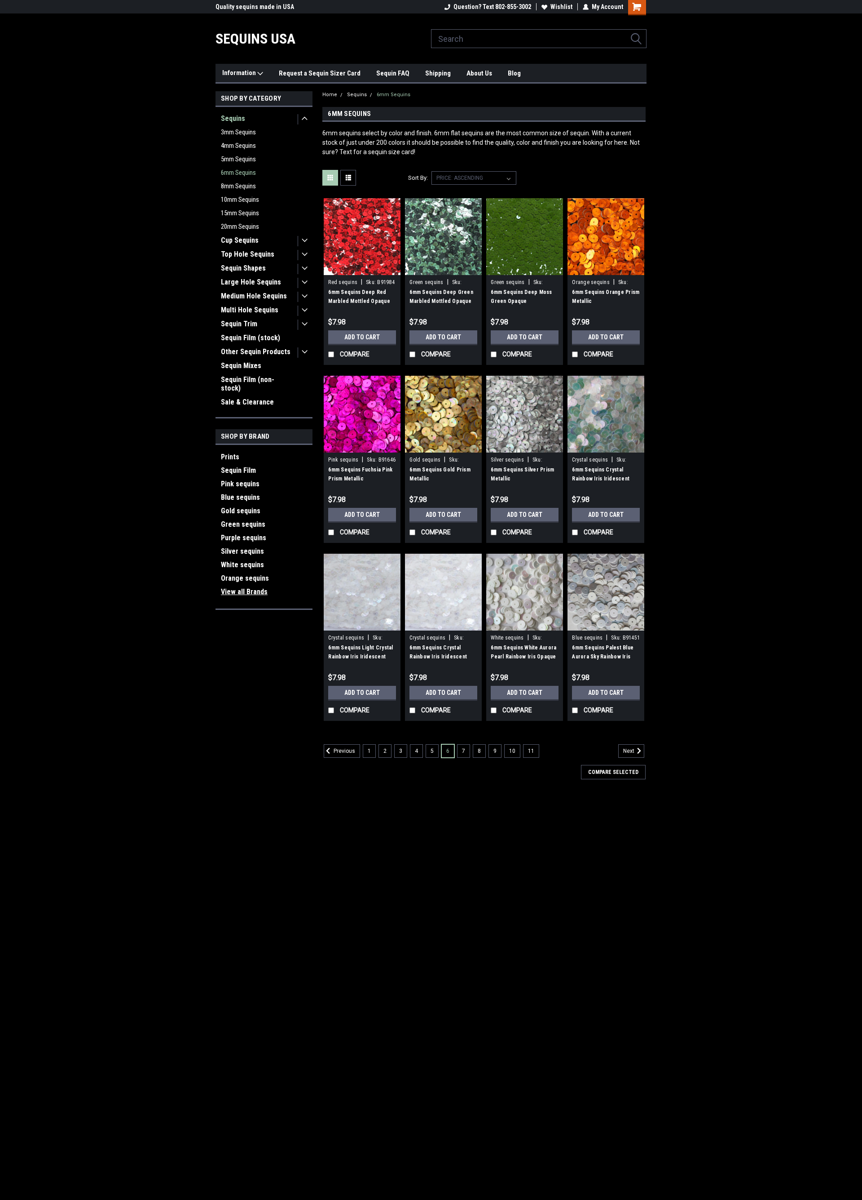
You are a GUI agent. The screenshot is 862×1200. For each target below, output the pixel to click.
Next (629, 751)
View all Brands (244, 591)
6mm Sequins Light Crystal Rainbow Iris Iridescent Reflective (360, 656)
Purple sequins (243, 537)
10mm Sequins (240, 200)
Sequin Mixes (241, 365)
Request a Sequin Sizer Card (320, 73)
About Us (479, 73)
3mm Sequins (238, 132)
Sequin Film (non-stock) (247, 383)
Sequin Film (238, 470)
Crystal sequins (590, 460)
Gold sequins (240, 511)
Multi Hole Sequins (249, 310)
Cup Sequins (240, 240)
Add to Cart (362, 337)
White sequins (242, 564)
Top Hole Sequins (247, 254)
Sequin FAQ (392, 73)
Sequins (233, 118)
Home (329, 95)
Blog (514, 73)
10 (512, 751)
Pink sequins (240, 484)
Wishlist (561, 6)
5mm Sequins (238, 159)
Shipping (438, 73)
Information (239, 73)
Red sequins (342, 282)
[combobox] (538, 38)
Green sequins (243, 524)
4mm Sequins (238, 146)
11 (531, 751)
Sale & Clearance (247, 402)
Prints (230, 457)
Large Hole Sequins (251, 282)
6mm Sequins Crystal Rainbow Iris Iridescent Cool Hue (600, 479)
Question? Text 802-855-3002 (492, 6)
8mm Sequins (238, 186)
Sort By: (418, 177)
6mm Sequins (238, 173)
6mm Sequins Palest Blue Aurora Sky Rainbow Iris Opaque (602, 656)
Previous (343, 751)
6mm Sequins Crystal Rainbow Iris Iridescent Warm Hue (438, 656)
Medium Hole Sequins (254, 296)
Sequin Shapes (243, 268)
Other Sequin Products (255, 351)
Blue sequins (240, 497)
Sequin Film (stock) (250, 337)
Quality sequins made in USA (255, 6)
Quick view (362, 268)
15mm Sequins (240, 213)
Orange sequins (245, 578)
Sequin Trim (239, 324)
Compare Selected (613, 772)
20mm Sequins (240, 226)
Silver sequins (242, 551)
